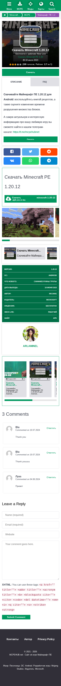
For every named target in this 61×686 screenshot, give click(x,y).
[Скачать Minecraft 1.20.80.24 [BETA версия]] (40, 369)
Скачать (30, 72)
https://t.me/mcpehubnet (26, 132)
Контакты (13, 639)
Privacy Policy (46, 639)
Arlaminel (30, 346)
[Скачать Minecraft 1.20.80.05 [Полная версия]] (15, 369)
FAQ (45, 82)
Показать (30, 139)
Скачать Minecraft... (11, 384)
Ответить (51, 428)
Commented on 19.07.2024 (27, 430)
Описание (16, 82)
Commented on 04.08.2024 (27, 479)
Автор (28, 639)
